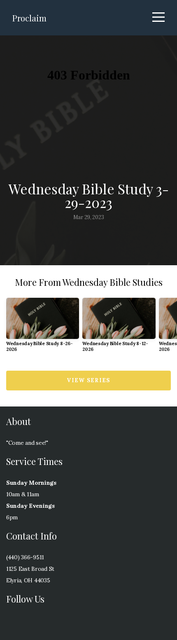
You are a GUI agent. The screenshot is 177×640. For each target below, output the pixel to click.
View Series (88, 380)
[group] (42, 328)
